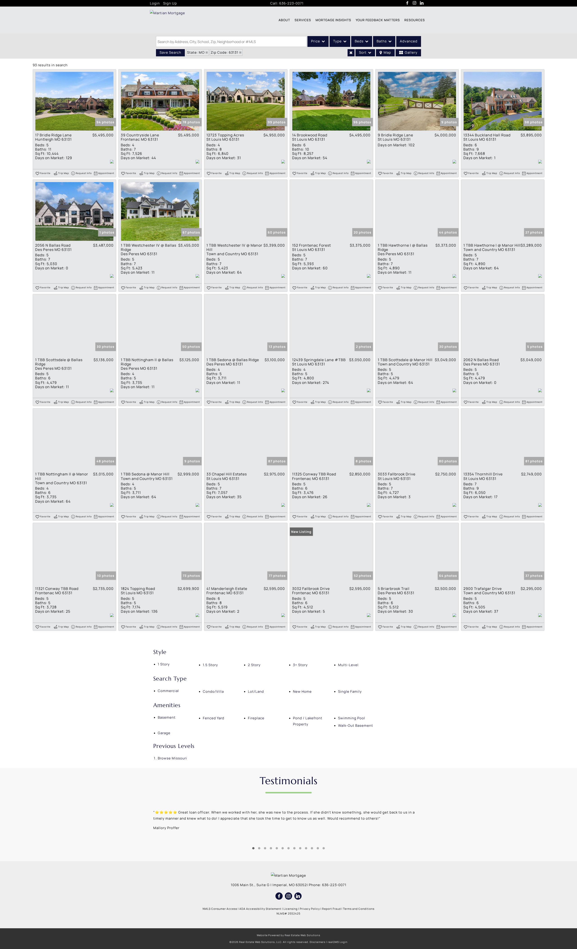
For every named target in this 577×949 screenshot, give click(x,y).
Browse (172, 758)
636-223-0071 (291, 3)
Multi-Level (348, 664)
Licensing (291, 909)
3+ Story (300, 664)
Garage (164, 733)
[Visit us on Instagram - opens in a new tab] (415, 3)
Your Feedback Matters (378, 20)
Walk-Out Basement (355, 725)
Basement (167, 717)
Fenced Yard (213, 718)
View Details (74, 101)
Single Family (350, 691)
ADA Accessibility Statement (260, 909)
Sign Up (170, 3)
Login (155, 3)
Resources (414, 20)
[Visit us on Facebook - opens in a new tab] (407, 3)
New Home (302, 691)
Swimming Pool (351, 718)
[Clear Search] (351, 52)
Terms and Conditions (358, 909)
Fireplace (256, 718)
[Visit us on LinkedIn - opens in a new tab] (422, 3)
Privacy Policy (310, 909)
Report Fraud (331, 909)
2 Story (254, 664)
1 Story (164, 664)
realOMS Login (338, 942)
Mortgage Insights (333, 20)
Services (303, 20)
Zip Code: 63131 (224, 52)
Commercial (168, 690)
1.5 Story (210, 664)
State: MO (196, 52)
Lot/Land (256, 691)
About (284, 20)
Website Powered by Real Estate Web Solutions (288, 935)
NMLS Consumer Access (220, 909)
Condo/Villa (213, 691)
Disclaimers (317, 942)
